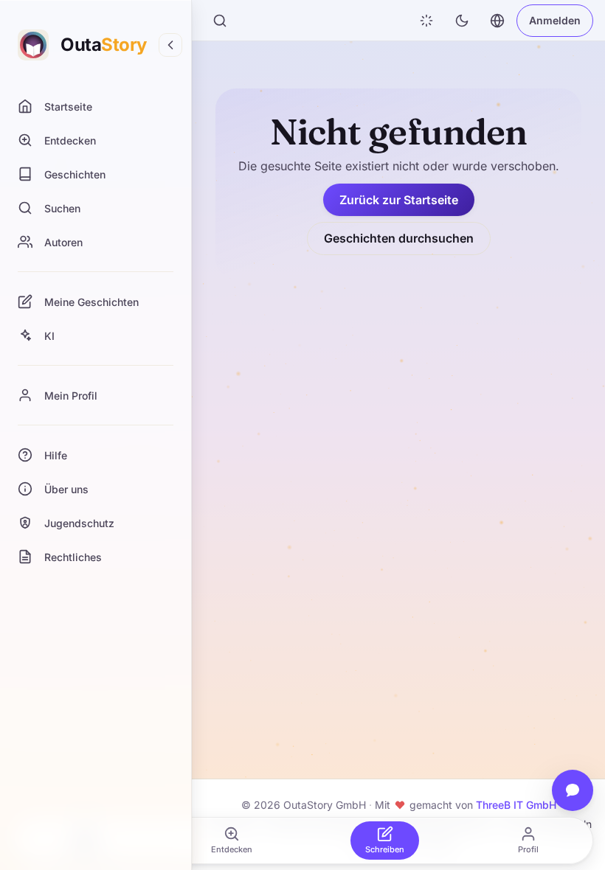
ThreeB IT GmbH (516, 804)
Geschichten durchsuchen (399, 238)
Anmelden (555, 20)
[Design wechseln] (462, 20)
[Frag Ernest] (572, 790)
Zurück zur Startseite (398, 199)
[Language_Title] (497, 20)
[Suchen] (220, 20)
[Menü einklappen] (170, 45)
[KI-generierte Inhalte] (426, 20)
